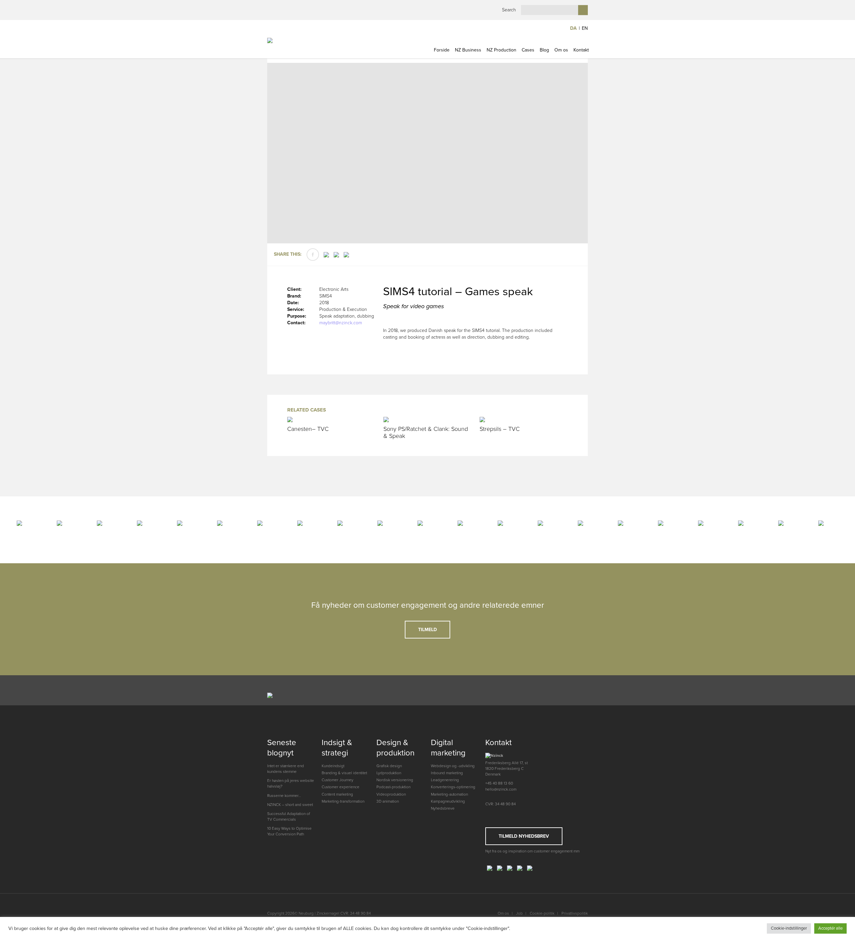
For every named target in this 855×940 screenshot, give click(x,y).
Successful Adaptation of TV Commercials (288, 816)
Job (519, 913)
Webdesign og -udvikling (453, 765)
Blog (544, 50)
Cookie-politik (542, 913)
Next (574, 153)
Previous (281, 153)
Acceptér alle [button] (830, 928)
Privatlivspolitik (574, 913)
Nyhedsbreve (443, 808)
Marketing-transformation (343, 801)
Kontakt (581, 50)
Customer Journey (337, 780)
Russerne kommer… (284, 795)
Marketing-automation (449, 794)
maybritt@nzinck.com (340, 323)
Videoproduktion (391, 794)
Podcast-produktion (393, 787)
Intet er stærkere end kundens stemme (285, 768)
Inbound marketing (447, 773)
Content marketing (337, 794)
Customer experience (340, 787)
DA (573, 28)
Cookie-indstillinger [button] (789, 928)
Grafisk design (389, 765)
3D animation (387, 801)
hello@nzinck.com (500, 789)
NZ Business (468, 50)
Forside (442, 50)
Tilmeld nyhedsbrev (524, 836)
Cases (528, 50)
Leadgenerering (445, 780)
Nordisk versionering (394, 780)
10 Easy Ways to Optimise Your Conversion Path (289, 831)
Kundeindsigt (333, 765)
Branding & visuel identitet (344, 773)
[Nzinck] (304, 44)
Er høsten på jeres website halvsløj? (290, 783)
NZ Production (501, 50)
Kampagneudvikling (448, 801)
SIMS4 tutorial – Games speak (458, 292)
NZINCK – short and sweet (290, 804)
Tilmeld (427, 629)
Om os (561, 50)
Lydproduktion (388, 773)
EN (585, 28)
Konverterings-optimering (453, 787)
